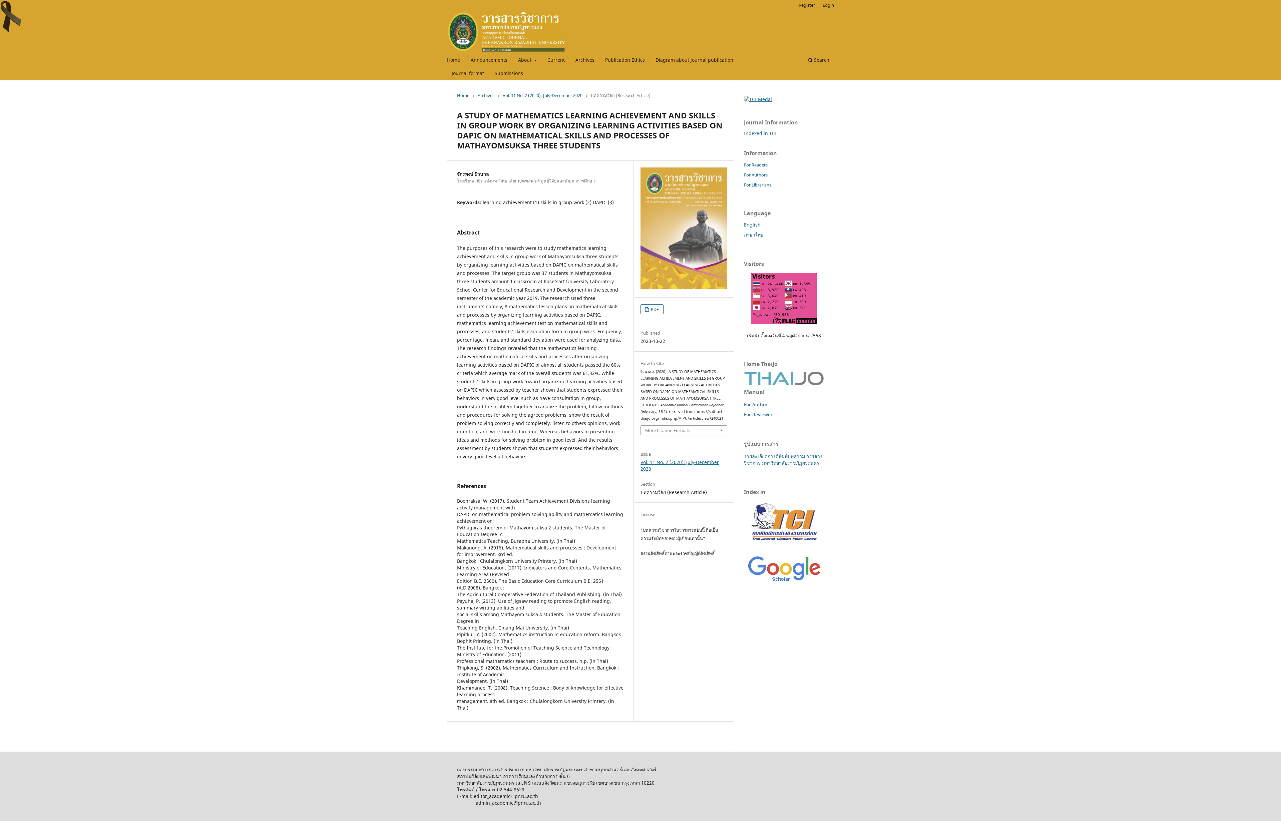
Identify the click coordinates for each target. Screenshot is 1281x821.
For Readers (756, 165)
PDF (654, 309)
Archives (584, 60)
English (752, 225)
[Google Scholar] (784, 581)
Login (828, 5)
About (525, 60)
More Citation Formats (667, 430)
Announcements (489, 60)
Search (821, 60)
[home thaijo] (784, 383)
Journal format (468, 73)
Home (453, 60)
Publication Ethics (625, 60)
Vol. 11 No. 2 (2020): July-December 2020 (542, 95)
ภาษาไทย (753, 235)
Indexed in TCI (760, 133)
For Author (756, 404)
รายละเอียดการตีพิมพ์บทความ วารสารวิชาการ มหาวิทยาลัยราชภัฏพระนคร (783, 459)
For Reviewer (758, 414)
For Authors (756, 175)
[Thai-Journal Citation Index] (784, 544)
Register (807, 5)
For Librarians (757, 185)
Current (556, 60)
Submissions (509, 73)
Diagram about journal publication (694, 60)
